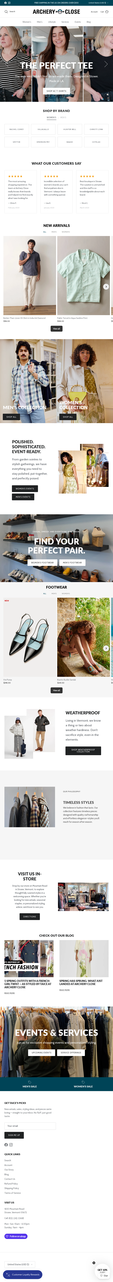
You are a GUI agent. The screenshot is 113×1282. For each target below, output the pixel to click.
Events (78, 22)
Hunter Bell (69, 129)
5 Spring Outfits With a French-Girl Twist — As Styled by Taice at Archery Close (27, 984)
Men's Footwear (72, 562)
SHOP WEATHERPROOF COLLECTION (83, 751)
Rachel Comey (17, 129)
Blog (89, 22)
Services (65, 22)
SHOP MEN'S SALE (72, 91)
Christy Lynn (96, 129)
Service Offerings (71, 1052)
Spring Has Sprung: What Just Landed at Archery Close (80, 982)
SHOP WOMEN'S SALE (43, 91)
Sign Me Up (14, 1135)
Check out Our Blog (56, 935)
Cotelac (96, 142)
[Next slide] (106, 287)
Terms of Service (12, 1193)
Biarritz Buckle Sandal (66, 680)
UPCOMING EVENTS (42, 1052)
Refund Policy (11, 1183)
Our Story (9, 1169)
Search (7, 1160)
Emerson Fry (43, 142)
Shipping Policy (11, 1188)
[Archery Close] (56, 12)
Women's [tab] (51, 117)
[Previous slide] (7, 287)
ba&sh (70, 142)
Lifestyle (52, 22)
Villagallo (43, 129)
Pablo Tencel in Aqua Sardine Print (72, 318)
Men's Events (23, 497)
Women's (27, 22)
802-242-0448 (16, 1218)
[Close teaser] (93, 1262)
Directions (29, 916)
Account (8, 1165)
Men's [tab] (63, 117)
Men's (39, 22)
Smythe (16, 142)
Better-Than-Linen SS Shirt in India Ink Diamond (24, 318)
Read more (9, 993)
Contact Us (9, 1179)
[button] (102, 1271)
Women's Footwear (42, 562)
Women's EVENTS (25, 488)
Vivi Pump (7, 680)
